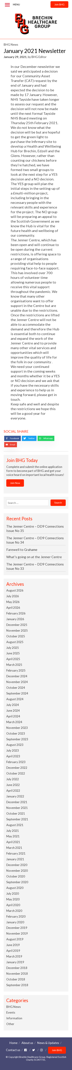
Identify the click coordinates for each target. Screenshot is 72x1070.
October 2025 (15, 636)
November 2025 (17, 630)
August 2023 (14, 745)
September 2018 (17, 985)
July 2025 (12, 648)
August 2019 (14, 939)
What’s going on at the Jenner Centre (34, 557)
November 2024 (17, 682)
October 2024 (15, 687)
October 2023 (15, 733)
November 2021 (17, 808)
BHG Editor (39, 57)
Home (13, 1043)
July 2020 (12, 893)
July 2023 (12, 750)
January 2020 (15, 922)
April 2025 (13, 659)
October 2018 (15, 979)
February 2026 (16, 613)
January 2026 (15, 619)
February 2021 (16, 853)
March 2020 (14, 911)
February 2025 (16, 670)
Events (10, 1012)
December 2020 (16, 865)
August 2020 (14, 888)
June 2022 (13, 785)
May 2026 (13, 602)
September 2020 (17, 882)
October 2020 (15, 876)
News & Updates (48, 1043)
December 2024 (16, 676)
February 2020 (16, 916)
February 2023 (16, 762)
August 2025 (14, 642)
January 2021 (15, 859)
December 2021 (16, 802)
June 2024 (13, 710)
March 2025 (14, 665)
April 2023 (13, 756)
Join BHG (59, 4)
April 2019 (13, 950)
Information (14, 1018)
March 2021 (14, 848)
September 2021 (17, 819)
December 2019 (16, 928)
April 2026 (13, 607)
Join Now (15, 482)
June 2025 (13, 653)
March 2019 (14, 956)
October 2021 (15, 813)
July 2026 (12, 596)
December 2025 (16, 625)
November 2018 (17, 973)
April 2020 (13, 905)
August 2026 (14, 590)
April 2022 (13, 790)
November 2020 (17, 870)
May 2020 (13, 899)
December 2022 (16, 767)
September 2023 (17, 739)
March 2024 (14, 722)
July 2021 (12, 830)
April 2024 (13, 716)
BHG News (11, 44)
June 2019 (13, 945)
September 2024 (17, 693)
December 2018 (16, 968)
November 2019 (17, 933)
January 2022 (15, 796)
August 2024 (14, 699)
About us (27, 1043)
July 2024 (12, 705)
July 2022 (12, 779)
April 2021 (13, 842)
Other (10, 1024)
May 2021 (13, 836)
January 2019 (15, 962)
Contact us (13, 1050)
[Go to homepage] (36, 24)
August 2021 (14, 825)
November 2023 (17, 728)
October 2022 (15, 773)
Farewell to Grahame (21, 550)
